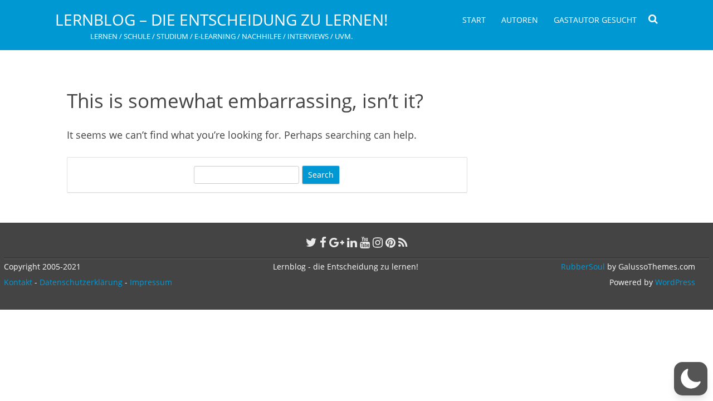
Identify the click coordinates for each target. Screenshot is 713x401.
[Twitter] (311, 242)
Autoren (519, 19)
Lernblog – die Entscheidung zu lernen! (221, 19)
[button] (690, 378)
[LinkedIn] (352, 242)
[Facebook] (323, 242)
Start (474, 19)
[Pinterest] (390, 242)
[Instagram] (378, 242)
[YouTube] (365, 242)
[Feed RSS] (403, 242)
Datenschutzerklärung (81, 282)
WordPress (674, 282)
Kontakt (18, 282)
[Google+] (336, 242)
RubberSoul (583, 266)
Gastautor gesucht (595, 19)
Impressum (151, 282)
